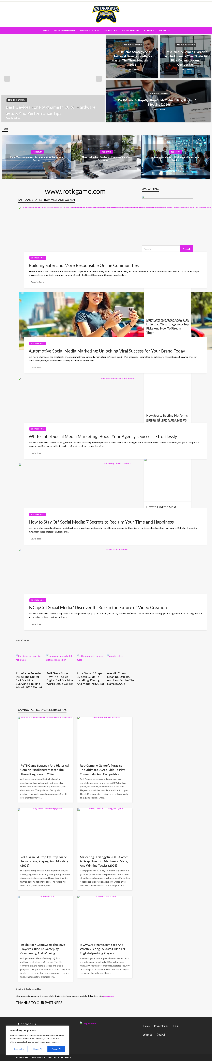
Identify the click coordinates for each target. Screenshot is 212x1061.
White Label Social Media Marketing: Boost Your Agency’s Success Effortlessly (103, 436)
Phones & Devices (89, 30)
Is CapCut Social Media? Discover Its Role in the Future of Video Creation (98, 607)
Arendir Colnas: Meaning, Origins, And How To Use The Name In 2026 (90, 678)
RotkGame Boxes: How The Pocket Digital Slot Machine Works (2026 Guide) (29, 678)
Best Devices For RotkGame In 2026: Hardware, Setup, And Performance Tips (51, 110)
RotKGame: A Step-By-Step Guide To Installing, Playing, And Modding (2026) (159, 102)
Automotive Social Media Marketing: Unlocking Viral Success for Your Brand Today (107, 350)
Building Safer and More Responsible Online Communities (84, 265)
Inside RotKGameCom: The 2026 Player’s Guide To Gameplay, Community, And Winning (42, 949)
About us (164, 30)
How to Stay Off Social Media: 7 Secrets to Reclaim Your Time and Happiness (101, 521)
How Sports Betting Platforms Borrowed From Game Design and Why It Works (167, 420)
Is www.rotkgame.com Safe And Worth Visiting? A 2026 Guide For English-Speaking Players (102, 949)
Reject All (37, 1049)
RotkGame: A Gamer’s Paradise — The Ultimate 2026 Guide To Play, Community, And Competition (186, 58)
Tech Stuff (110, 30)
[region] (37, 1040)
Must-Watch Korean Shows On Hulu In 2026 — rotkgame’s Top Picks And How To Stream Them (167, 326)
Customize (19, 1049)
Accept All (56, 1049)
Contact (149, 30)
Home (46, 30)
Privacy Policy (161, 1025)
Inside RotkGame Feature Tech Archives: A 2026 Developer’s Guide (119, 678)
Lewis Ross (36, 367)
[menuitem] (45, 30)
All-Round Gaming (64, 30)
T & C (176, 1025)
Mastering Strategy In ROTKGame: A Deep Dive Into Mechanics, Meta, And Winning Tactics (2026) (104, 861)
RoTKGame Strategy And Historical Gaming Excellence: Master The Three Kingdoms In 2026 (132, 58)
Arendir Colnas (13, 118)
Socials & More (130, 30)
